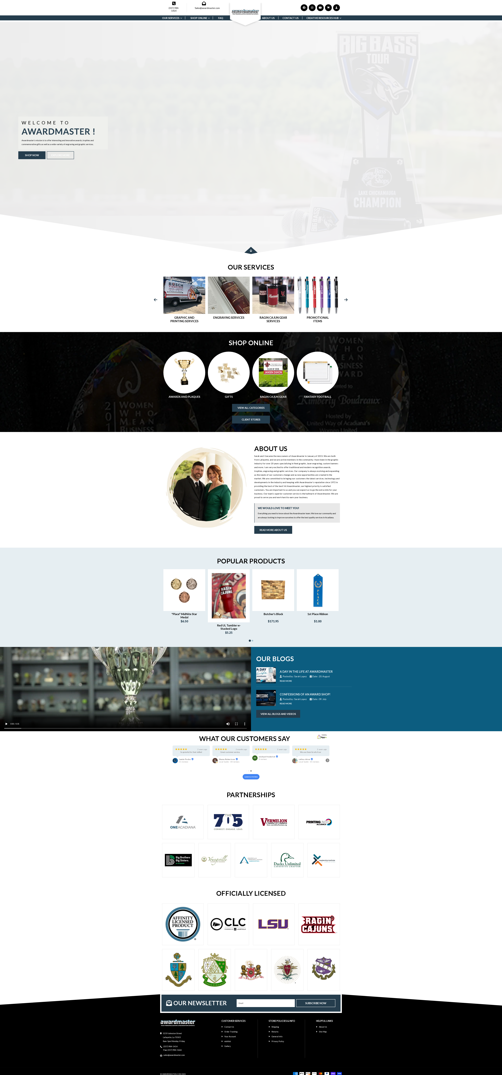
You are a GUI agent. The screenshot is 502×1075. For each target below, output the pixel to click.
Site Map (323, 1031)
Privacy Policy (278, 1041)
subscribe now (315, 1003)
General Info (277, 1036)
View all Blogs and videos (278, 713)
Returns (275, 1031)
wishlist (227, 1041)
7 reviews (263, 767)
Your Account (230, 1036)
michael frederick (187, 757)
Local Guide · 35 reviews (229, 762)
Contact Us (229, 1027)
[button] (174, 760)
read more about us (273, 529)
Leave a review (251, 777)
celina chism (224, 759)
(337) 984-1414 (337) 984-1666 (172, 1048)
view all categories (251, 407)
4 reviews (183, 759)
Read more (286, 681)
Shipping (275, 1027)
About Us (323, 1027)
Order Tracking (231, 1031)
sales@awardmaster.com (174, 1055)
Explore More (60, 155)
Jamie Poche (304, 759)
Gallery (227, 1046)
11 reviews (303, 762)
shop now (32, 155)
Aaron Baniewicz (266, 764)
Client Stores (251, 419)
